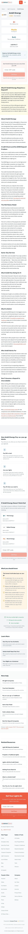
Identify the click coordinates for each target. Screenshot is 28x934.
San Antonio (4, 889)
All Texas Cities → (5, 914)
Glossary (17, 866)
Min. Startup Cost (14, 24)
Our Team (17, 882)
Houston (3, 878)
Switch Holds (18, 859)
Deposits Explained (19, 848)
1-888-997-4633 (7, 829)
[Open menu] (25, 2)
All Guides (17, 838)
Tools (16, 863)
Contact (16, 885)
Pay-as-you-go (20, 727)
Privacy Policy (18, 892)
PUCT (14, 727)
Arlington (3, 896)
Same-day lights (4, 728)
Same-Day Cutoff (14, 46)
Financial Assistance (19, 852)
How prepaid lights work (19, 344)
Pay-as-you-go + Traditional (14, 39)
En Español (3, 870)
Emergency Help (5, 841)
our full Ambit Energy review (10, 409)
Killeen (2, 907)
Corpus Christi (4, 910)
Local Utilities (4, 859)
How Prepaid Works (19, 841)
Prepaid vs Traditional (20, 845)
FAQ (2, 866)
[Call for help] (21, 2)
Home (3, 9)
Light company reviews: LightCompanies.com (14, 927)
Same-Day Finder (5, 845)
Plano (2, 899)
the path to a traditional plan (8, 415)
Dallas (2, 882)
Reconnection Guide (19, 856)
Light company (9, 727)
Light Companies (11, 9)
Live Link (17, 889)
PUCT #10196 (17, 15)
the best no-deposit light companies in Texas (12, 413)
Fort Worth (3, 885)
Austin (2, 892)
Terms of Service (18, 896)
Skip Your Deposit (5, 848)
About (16, 878)
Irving (2, 903)
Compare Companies (6, 852)
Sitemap (16, 899)
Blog (2, 863)
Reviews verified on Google (19, 924)
